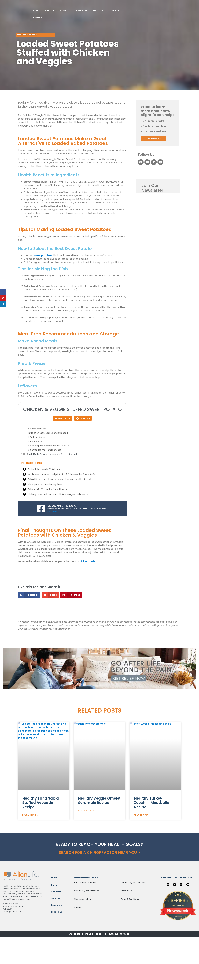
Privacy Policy (126, 891)
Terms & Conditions (130, 899)
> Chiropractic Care (152, 121)
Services (55, 898)
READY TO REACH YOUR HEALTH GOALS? (99, 844)
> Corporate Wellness (153, 131)
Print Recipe (64, 418)
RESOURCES (81, 10)
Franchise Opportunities (85, 882)
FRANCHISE (116, 10)
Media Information (82, 899)
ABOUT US (49, 10)
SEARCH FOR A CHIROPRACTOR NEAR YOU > (99, 852)
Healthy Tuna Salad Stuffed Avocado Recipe (40, 803)
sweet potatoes (43, 255)
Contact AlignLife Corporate (133, 882)
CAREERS (37, 17)
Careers (77, 907)
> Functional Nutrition (153, 126)
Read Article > (30, 815)
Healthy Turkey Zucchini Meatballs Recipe (151, 803)
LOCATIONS (99, 10)
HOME (36, 10)
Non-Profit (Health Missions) (87, 891)
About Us (56, 891)
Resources (56, 905)
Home (54, 885)
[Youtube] (147, 162)
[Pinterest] (160, 162)
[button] (29, 595)
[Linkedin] (154, 162)
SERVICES (65, 10)
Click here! (52, 511)
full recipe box (88, 561)
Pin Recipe (84, 418)
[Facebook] (141, 162)
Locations (56, 911)
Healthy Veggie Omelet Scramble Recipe (99, 800)
